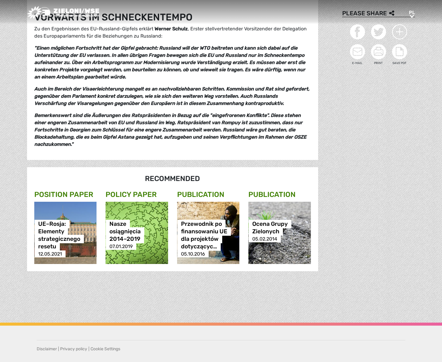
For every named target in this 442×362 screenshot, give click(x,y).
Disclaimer (47, 348)
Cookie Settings (105, 348)
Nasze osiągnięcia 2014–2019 (125, 231)
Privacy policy (73, 348)
